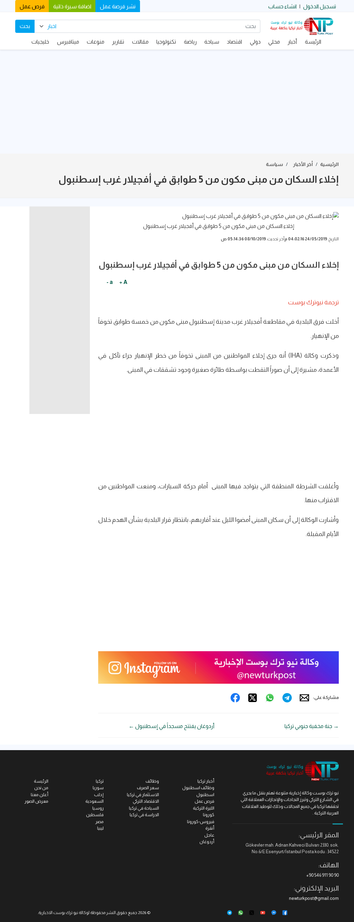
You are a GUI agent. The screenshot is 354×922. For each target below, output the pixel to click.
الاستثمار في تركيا (143, 794)
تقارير (118, 42)
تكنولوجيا (166, 42)
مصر (99, 821)
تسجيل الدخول (319, 6)
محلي (274, 42)
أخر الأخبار (303, 164)
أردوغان (206, 841)
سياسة (274, 164)
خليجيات (40, 42)
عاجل (209, 835)
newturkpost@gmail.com (314, 898)
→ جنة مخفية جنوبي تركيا (312, 726)
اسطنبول (205, 794)
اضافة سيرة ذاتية (72, 6)
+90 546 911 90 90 (322, 875)
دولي (255, 42)
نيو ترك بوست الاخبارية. (58, 912)
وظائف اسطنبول (198, 787)
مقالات (140, 42)
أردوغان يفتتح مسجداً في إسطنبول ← (171, 726)
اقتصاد (234, 42)
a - (109, 282)
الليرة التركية (203, 808)
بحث (25, 26)
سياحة (211, 42)
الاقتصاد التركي (146, 801)
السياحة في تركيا (144, 808)
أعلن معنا (39, 794)
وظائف (152, 781)
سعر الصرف (148, 787)
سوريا (98, 787)
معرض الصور (36, 801)
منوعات (95, 42)
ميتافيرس (68, 42)
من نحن (41, 787)
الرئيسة (313, 42)
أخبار (292, 42)
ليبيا (100, 828)
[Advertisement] (177, 101)
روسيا (98, 808)
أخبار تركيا (205, 781)
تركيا (100, 781)
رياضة (190, 42)
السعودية (94, 801)
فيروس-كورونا (200, 821)
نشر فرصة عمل (118, 6)
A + (123, 282)
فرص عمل (32, 6)
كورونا (208, 814)
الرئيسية (329, 164)
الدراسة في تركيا (144, 814)
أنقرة (209, 828)
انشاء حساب (282, 6)
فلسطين (95, 814)
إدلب (99, 794)
